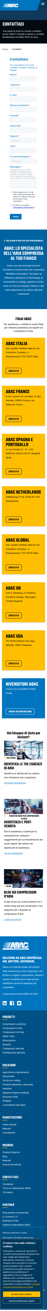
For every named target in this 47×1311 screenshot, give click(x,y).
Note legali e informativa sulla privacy (18, 1238)
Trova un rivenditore (20, 712)
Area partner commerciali (15, 1212)
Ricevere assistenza (15, 783)
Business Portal (10, 1220)
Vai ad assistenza (13, 853)
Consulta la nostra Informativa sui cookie (21, 1285)
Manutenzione (12, 1117)
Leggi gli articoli (13, 919)
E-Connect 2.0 (10, 1216)
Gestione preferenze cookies (15, 1233)
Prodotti (9, 1017)
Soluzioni (9, 1065)
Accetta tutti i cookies (22, 1294)
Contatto (14, 371)
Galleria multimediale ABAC (17, 1224)
